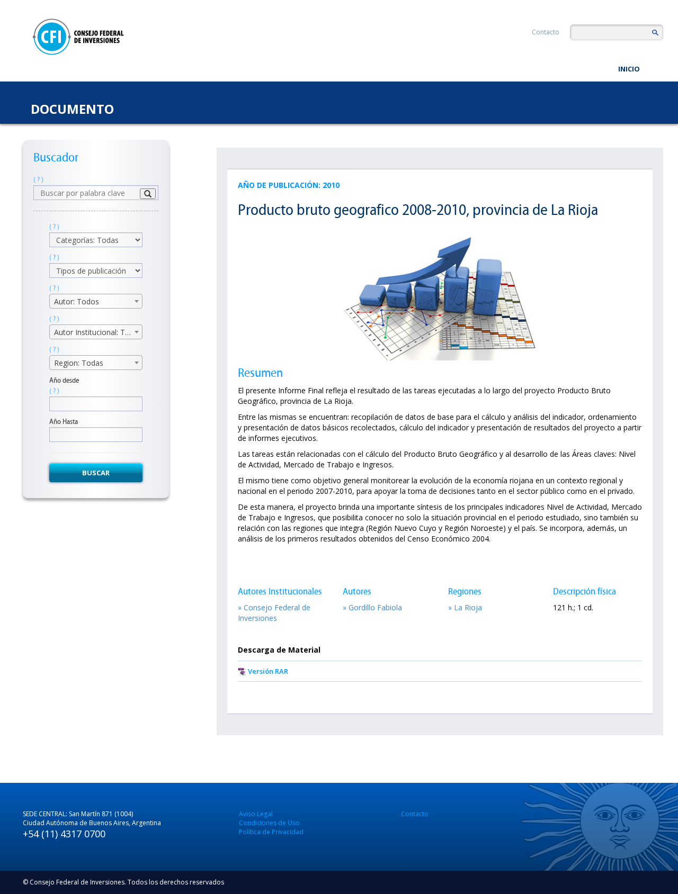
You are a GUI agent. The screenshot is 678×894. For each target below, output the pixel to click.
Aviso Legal (256, 813)
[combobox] (95, 301)
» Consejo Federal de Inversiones (274, 612)
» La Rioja (465, 607)
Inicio (629, 69)
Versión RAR (268, 671)
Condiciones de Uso (269, 822)
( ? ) (38, 179)
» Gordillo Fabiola (372, 607)
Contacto (545, 32)
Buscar (96, 472)
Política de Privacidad (271, 831)
